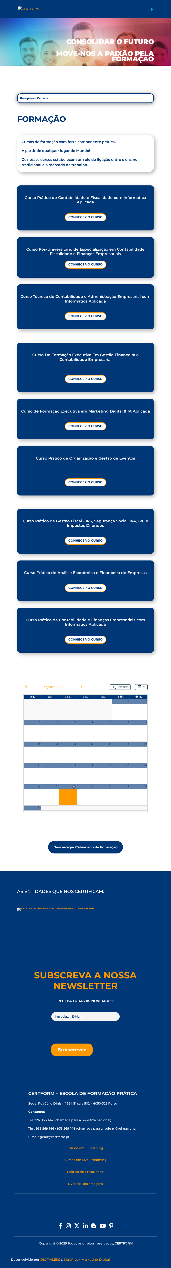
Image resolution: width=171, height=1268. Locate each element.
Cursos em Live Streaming (85, 1160)
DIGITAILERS (50, 1260)
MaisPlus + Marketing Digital (87, 1260)
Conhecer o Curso (85, 217)
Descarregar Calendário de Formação (85, 847)
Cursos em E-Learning (85, 1148)
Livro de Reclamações (85, 1184)
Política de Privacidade (85, 1172)
